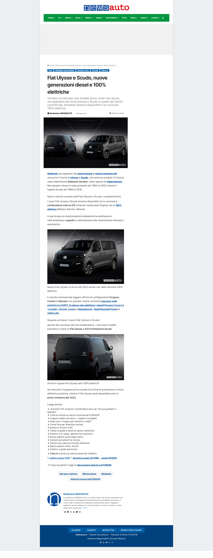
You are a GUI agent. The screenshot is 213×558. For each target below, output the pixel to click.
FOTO (124, 18)
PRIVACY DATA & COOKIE (131, 530)
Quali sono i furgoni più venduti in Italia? (70, 421)
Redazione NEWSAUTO (61, 113)
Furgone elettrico (69, 474)
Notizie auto (60, 65)
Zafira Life (53, 313)
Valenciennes (114, 181)
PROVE (88, 18)
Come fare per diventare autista (66, 424)
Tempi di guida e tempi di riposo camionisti (72, 430)
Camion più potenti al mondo (65, 440)
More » (86, 508)
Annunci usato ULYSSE (86, 458)
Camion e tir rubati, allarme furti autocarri (71, 434)
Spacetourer (85, 309)
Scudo (95, 70)
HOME (50, 18)
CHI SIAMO (75, 530)
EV (59, 18)
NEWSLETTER (108, 530)
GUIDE (98, 18)
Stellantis (52, 173)
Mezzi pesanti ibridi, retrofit (64, 446)
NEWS (68, 18)
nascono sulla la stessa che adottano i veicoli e (85, 305)
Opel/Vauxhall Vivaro (106, 309)
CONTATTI (91, 530)
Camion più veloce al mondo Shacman (70, 443)
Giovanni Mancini (117, 538)
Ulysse (104, 70)
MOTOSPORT (111, 18)
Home (51, 65)
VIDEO (133, 18)
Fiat (50, 70)
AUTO (77, 18)
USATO (143, 18)
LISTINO (154, 18)
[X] (70, 511)
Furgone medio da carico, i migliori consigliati (73, 418)
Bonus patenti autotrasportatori (66, 437)
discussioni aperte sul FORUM (94, 465)
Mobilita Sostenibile (64, 70)
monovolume (85, 173)
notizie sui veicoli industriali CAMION (78, 453)
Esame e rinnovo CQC (61, 427)
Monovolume (90, 474)
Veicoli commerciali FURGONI (86, 479)
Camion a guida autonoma (63, 449)
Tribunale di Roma (119, 534)
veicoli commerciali (106, 173)
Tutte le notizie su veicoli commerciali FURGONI (74, 415)
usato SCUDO (109, 458)
